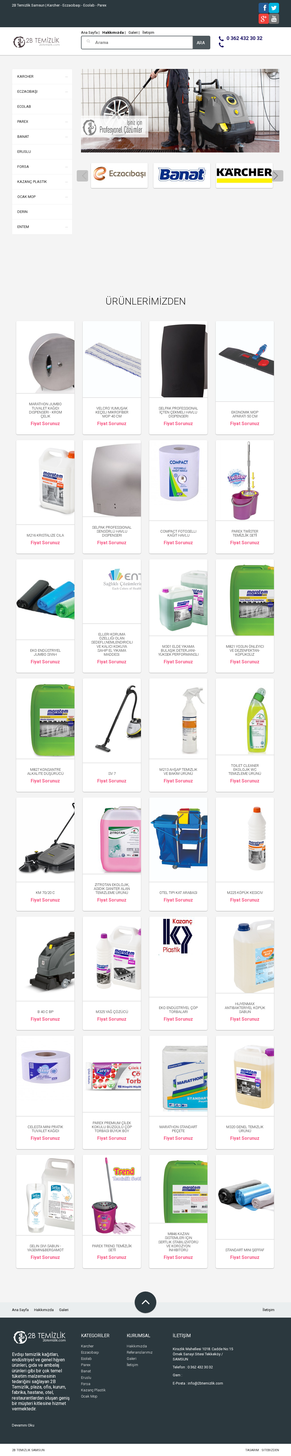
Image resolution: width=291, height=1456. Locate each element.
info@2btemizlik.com (205, 1383)
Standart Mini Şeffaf (244, 1250)
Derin (22, 212)
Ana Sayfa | (90, 32)
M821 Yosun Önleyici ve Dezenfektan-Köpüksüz (245, 650)
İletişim (148, 32)
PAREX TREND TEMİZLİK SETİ (112, 1248)
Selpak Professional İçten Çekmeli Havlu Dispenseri (178, 412)
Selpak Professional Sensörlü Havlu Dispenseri (112, 531)
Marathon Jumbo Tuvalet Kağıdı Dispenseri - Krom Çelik (45, 410)
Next (277, 176)
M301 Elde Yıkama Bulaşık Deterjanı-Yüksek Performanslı (178, 650)
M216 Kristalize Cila (45, 535)
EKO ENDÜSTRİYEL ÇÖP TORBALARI (178, 1010)
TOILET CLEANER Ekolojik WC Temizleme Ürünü (244, 769)
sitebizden (270, 1450)
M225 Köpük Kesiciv (245, 893)
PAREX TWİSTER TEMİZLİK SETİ (245, 533)
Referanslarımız (140, 1352)
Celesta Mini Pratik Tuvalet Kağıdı (45, 1129)
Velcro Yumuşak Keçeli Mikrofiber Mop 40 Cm (111, 412)
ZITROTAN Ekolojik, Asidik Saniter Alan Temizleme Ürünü (112, 889)
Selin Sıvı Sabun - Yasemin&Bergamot (45, 1248)
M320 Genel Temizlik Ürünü (244, 1129)
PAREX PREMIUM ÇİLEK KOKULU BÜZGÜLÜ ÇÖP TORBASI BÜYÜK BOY (112, 1127)
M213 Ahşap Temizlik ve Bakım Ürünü (178, 771)
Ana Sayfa (20, 1310)
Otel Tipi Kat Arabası (178, 893)
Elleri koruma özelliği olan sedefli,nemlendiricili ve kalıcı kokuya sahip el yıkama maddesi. (112, 644)
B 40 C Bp (45, 1012)
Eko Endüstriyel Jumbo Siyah (45, 652)
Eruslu (24, 151)
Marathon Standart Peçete (178, 1129)
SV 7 (112, 773)
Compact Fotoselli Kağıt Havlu (178, 533)
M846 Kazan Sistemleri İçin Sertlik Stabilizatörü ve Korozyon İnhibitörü (178, 1242)
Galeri (63, 1310)
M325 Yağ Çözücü (112, 1012)
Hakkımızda (44, 1310)
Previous (82, 176)
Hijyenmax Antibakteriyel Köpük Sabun (245, 1008)
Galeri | (134, 32)
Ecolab (24, 106)
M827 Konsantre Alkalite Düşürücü (45, 771)
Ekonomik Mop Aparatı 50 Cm (244, 414)
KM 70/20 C (45, 893)
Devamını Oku (23, 1425)
